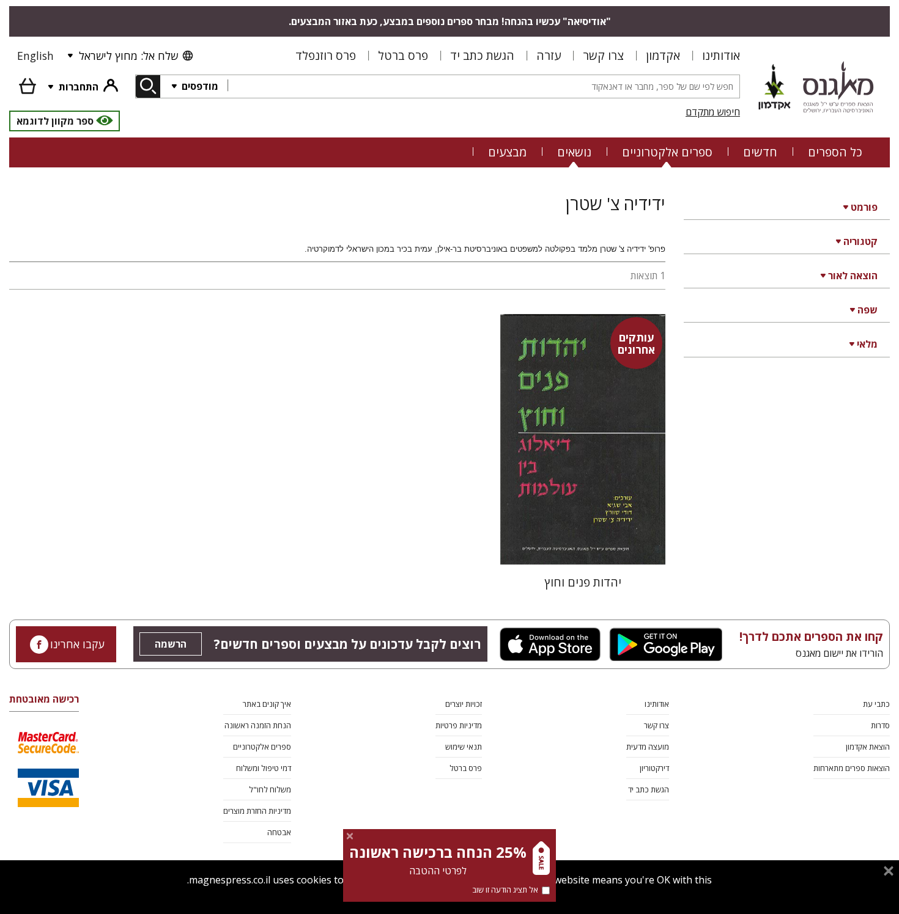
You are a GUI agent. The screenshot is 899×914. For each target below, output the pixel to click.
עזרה (548, 55)
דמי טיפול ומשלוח (263, 767)
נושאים (574, 152)
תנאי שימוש (463, 746)
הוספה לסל (582, 545)
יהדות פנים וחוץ (582, 582)
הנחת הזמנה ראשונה (257, 725)
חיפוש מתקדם (713, 112)
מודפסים (198, 86)
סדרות (880, 725)
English (35, 55)
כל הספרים (835, 152)
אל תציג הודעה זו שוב (505, 889)
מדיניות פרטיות (458, 725)
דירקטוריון (654, 767)
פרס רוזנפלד (325, 55)
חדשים (760, 152)
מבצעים (507, 152)
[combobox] (483, 86)
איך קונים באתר (267, 703)
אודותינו (721, 55)
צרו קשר (603, 55)
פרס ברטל (403, 55)
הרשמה (171, 644)
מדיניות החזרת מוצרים (257, 810)
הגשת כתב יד (482, 55)
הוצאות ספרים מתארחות (851, 767)
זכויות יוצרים (463, 703)
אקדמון (663, 55)
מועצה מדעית (647, 746)
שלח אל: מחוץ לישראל (128, 55)
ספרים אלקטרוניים (667, 152)
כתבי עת (876, 703)
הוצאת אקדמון (868, 746)
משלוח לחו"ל (270, 789)
